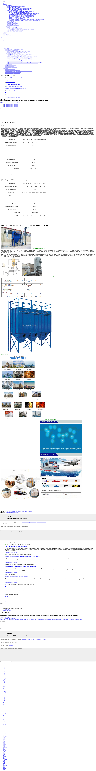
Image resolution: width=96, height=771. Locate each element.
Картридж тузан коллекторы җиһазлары (14, 28)
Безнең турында (6, 34)
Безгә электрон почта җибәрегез (6, 119)
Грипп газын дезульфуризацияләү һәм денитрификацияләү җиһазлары (20, 29)
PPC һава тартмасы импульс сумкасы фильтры (16, 576)
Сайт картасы (12, 618)
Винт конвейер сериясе (11, 22)
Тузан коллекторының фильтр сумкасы (14, 10)
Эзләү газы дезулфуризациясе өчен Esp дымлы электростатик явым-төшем (18, 511)
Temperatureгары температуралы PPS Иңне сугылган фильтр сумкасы (22, 14)
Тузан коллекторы (8, 5)
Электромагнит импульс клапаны (13, 7)
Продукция (5, 4)
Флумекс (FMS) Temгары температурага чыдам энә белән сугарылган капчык (24, 13)
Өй (3, 3)
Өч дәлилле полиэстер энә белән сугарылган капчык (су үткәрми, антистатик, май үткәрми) (26, 19)
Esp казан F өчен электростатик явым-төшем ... (16, 546)
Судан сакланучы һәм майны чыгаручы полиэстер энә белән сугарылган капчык (24, 20)
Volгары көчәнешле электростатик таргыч (15, 30)
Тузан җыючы (7, 26)
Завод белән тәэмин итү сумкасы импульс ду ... (16, 80)
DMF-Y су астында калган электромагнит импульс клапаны (20, 8)
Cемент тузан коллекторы (63, 619)
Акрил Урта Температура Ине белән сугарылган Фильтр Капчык (21, 11)
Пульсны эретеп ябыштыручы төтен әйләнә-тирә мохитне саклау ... (21, 586)
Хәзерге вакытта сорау (4, 617)
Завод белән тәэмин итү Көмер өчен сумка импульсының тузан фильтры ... (23, 556)
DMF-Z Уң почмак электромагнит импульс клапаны (19, 9)
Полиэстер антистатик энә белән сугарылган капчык (19, 17)
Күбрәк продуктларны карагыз (11, 552)
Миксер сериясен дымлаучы (12, 23)
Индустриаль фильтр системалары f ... (14, 92)
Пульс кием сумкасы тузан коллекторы (14, 31)
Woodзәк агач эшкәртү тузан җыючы (12, 512)
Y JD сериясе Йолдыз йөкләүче (13, 25)
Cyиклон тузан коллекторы (12, 27)
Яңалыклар (5, 32)
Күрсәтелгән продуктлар (5, 618)
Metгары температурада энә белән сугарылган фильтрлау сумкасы (21, 15)
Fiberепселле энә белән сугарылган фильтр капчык (19, 12)
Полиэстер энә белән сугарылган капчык (17, 18)
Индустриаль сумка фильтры (5, 619)
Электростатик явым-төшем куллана (40, 619)
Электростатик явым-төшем (52, 619)
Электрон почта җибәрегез (5, 629)
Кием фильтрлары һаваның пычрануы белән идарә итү (22, 619)
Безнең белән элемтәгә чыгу (8, 35)
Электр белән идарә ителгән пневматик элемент (16, 6)
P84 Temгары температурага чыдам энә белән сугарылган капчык (21, 16)
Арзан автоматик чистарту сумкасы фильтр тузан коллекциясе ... (21, 566)
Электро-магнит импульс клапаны (75, 619)
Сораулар (4, 33)
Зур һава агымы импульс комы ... (13, 97)
